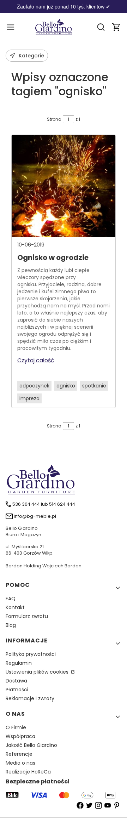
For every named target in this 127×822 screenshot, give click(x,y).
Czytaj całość (35, 360)
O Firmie (16, 727)
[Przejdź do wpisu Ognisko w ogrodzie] (63, 186)
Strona (54, 119)
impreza (29, 398)
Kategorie (31, 55)
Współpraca (20, 736)
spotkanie (94, 385)
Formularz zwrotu (27, 616)
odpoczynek (34, 385)
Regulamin (19, 663)
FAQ (11, 598)
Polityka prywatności (31, 654)
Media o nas (20, 762)
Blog (11, 625)
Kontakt (15, 607)
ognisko (65, 385)
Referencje (19, 754)
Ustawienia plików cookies (38, 671)
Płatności (17, 689)
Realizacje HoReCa (28, 771)
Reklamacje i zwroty (30, 698)
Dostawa (16, 680)
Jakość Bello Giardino (31, 745)
